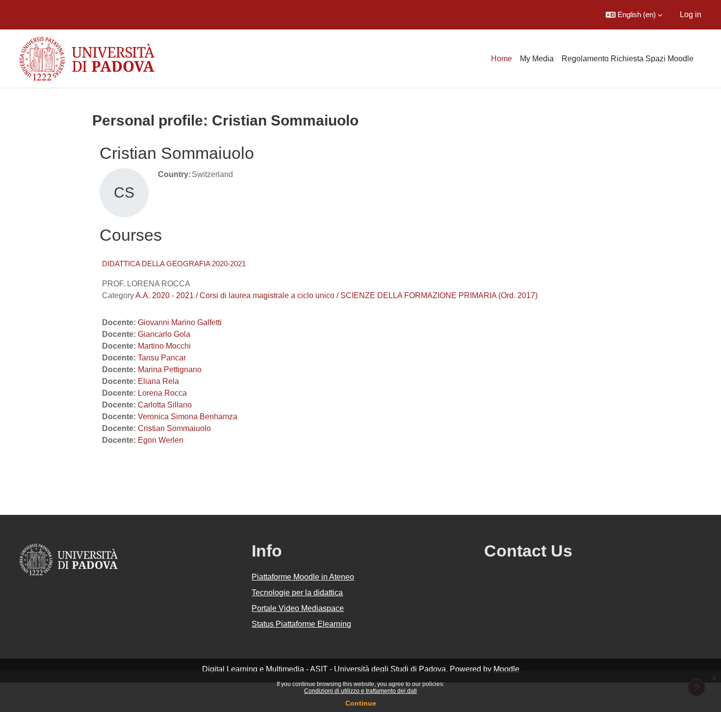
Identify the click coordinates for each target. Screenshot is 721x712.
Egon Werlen (160, 440)
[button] (634, 14)
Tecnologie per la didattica (297, 592)
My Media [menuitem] (537, 58)
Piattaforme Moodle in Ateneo (303, 577)
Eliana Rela (158, 381)
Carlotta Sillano (165, 405)
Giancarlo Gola (164, 334)
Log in (690, 14)
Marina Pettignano (170, 369)
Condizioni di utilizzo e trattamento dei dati (360, 690)
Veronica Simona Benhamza (187, 416)
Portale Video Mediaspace (298, 608)
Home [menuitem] (501, 58)
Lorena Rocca (162, 393)
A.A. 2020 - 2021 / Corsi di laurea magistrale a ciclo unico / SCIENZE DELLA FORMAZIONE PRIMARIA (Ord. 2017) (336, 295)
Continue (360, 703)
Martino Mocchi (164, 346)
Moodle (506, 669)
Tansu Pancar (162, 358)
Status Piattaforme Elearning (301, 624)
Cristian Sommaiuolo (174, 428)
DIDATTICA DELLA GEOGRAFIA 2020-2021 (174, 263)
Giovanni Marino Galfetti (180, 322)
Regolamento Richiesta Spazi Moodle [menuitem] (628, 58)
